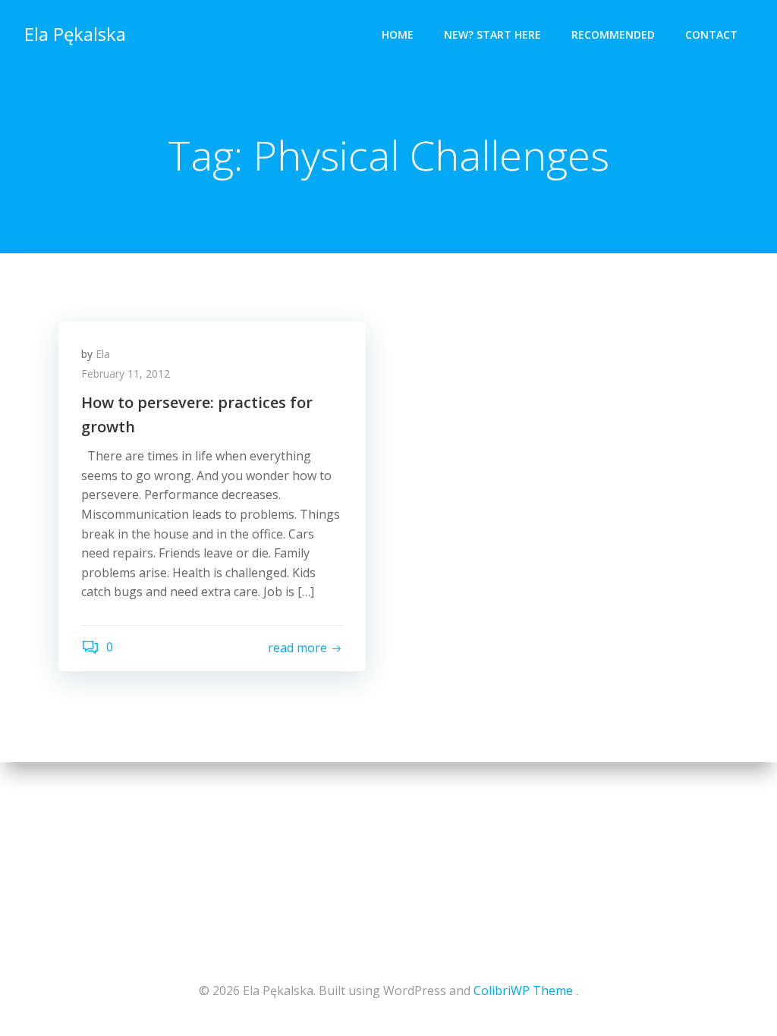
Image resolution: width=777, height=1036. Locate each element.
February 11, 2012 (125, 373)
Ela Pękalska (75, 33)
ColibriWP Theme (523, 990)
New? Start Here (492, 34)
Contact (711, 34)
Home (398, 34)
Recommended (613, 34)
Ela (103, 354)
